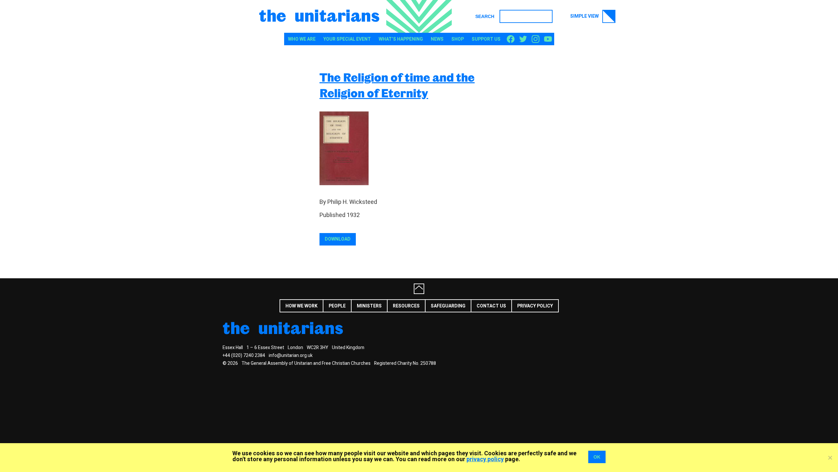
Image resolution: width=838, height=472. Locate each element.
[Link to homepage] (419, 16)
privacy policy (485, 459)
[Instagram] (535, 39)
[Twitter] (523, 39)
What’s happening (401, 39)
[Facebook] (510, 39)
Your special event (347, 39)
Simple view (585, 16)
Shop (457, 39)
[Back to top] (419, 289)
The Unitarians (319, 15)
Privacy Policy (535, 306)
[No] (830, 457)
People (337, 306)
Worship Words (627, 305)
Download (338, 239)
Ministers (369, 306)
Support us (486, 39)
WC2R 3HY (317, 347)
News (437, 39)
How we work (301, 306)
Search (484, 16)
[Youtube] (548, 39)
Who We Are (302, 39)
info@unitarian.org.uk (291, 355)
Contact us (491, 306)
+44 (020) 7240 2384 (244, 355)
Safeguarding (448, 306)
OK (596, 457)
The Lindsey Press (575, 305)
